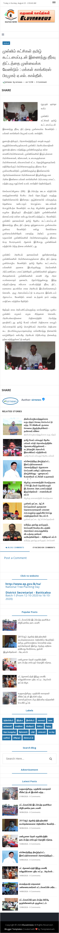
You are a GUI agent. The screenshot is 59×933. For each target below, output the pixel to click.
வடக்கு (51, 732)
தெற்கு (48, 726)
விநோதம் (16, 737)
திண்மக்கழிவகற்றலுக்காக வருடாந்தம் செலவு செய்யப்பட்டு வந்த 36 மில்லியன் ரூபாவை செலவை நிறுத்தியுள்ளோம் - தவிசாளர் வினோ (38, 425)
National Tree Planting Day (23, 587)
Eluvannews (28, 924)
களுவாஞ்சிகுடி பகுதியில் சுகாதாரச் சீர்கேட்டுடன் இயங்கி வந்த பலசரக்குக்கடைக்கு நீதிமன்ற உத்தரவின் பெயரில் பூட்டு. (36, 698)
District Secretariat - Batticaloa (28, 592)
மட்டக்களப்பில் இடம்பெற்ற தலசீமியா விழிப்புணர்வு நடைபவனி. (34, 621)
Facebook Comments (45, 547)
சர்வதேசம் (30, 726)
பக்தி (33, 732)
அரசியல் (6, 43)
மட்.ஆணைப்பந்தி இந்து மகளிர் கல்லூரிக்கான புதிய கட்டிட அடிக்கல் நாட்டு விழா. (34, 679)
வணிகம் (6, 737)
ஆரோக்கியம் (8, 720)
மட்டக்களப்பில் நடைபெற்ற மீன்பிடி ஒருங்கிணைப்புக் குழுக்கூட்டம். (34, 901)
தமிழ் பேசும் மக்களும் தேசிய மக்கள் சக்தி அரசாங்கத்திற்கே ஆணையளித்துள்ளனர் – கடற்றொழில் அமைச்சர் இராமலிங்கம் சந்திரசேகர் (38, 446)
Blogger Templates (13, 929)
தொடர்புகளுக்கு (9, 732)
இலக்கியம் (30, 720)
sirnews (36, 400)
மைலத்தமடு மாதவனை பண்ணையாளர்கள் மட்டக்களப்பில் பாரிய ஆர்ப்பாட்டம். (37, 885)
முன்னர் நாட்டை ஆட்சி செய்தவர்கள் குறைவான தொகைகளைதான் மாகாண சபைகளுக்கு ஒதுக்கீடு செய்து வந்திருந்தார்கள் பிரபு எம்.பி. (38, 509)
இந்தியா (20, 720)
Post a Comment (15, 558)
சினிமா (40, 726)
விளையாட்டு (28, 737)
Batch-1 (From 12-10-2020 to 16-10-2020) (28, 597)
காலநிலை (19, 726)
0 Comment (41, 82)
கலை (50, 720)
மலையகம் (42, 732)
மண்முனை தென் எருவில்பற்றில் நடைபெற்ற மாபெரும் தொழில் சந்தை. (34, 661)
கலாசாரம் (41, 720)
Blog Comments (15, 547)
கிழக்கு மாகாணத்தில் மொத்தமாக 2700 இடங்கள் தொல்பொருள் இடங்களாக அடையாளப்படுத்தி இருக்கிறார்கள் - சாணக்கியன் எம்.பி (39, 488)
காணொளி (7, 726)
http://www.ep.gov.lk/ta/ (23, 584)
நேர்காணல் (23, 732)
